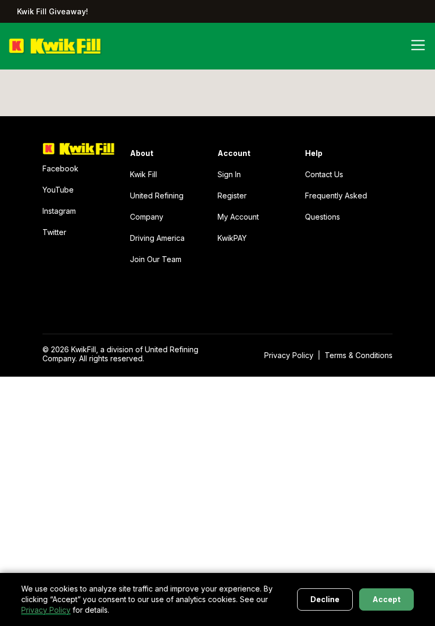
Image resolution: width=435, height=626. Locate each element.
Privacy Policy (46, 609)
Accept (386, 599)
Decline (325, 599)
